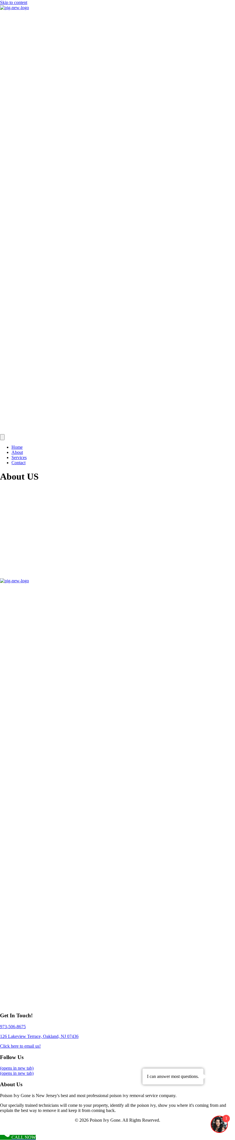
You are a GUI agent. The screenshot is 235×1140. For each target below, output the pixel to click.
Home (17, 447)
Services (19, 457)
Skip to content (13, 2)
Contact (18, 462)
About (17, 452)
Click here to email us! (20, 1046)
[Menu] (2, 437)
